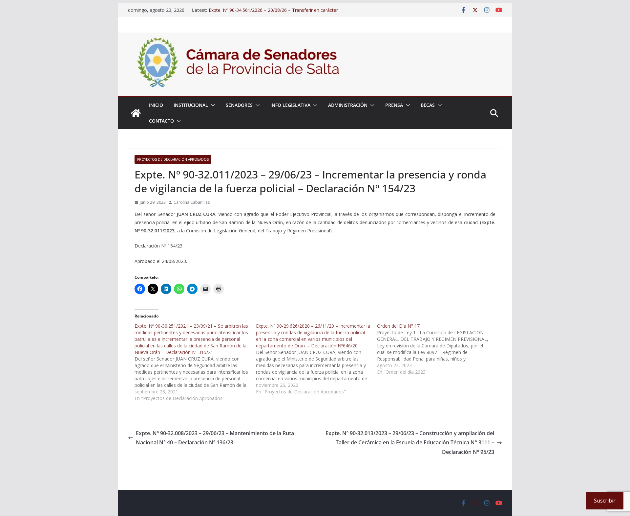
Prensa (394, 105)
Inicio (156, 105)
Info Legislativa (290, 105)
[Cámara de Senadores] (136, 113)
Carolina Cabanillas (192, 202)
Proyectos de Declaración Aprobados (173, 159)
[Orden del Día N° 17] (437, 349)
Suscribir (605, 500)
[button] (211, 105)
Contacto (161, 121)
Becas (428, 105)
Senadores (239, 105)
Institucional (191, 105)
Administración (348, 105)
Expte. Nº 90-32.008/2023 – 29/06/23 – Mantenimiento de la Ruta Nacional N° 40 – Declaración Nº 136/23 (215, 438)
